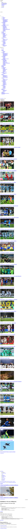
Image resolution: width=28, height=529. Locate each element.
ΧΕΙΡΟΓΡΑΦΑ (4, 37)
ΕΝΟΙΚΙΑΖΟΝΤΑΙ (5, 75)
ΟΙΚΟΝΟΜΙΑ (4, 26)
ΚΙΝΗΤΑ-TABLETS (5, 39)
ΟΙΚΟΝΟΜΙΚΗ (3, 25)
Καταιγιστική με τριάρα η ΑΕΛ (4, 135)
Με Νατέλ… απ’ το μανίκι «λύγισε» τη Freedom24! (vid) (8, 311)
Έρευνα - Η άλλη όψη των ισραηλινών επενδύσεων (9, 497)
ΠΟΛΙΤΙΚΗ (3, 52)
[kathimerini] (3, 475)
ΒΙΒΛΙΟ (4, 36)
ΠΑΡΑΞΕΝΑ (4, 67)
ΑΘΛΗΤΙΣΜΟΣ (3, 22)
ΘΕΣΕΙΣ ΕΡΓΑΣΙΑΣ (5, 77)
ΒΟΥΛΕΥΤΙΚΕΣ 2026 (5, 19)
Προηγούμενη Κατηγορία (3, 486)
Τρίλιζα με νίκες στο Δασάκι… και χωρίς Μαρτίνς (7, 416)
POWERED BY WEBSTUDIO (12, 482)
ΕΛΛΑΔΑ (4, 57)
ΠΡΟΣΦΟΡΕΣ (3, 92)
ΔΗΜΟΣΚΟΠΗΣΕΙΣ (5, 21)
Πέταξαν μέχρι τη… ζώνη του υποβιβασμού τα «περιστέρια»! (8, 299)
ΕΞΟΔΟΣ (4, 88)
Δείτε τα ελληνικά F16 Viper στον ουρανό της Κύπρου (7, 451)
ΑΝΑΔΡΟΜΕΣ (4, 83)
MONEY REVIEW (5, 28)
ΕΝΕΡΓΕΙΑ (4, 30)
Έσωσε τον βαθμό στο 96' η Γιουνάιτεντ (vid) (6, 123)
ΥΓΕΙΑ (4, 18)
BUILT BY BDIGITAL (2, 482)
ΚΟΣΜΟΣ (3, 32)
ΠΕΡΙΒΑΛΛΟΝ (3, 65)
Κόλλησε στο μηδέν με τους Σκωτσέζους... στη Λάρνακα (8, 182)
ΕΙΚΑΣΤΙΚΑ (4, 70)
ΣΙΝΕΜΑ (4, 34)
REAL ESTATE (5, 60)
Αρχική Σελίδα (2, 98)
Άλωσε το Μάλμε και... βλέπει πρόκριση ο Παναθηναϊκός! (8, 170)
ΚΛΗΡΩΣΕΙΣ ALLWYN (6, 58)
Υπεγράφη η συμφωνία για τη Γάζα (5, 369)
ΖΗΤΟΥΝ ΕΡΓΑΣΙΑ (5, 76)
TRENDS (4, 63)
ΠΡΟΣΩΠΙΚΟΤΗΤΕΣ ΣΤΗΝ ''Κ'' (5, 93)
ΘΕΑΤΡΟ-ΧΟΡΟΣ (5, 69)
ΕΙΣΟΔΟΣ (3, 7)
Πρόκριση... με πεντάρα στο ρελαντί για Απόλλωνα (7, 287)
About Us (11, 481)
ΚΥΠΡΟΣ (3, 50)
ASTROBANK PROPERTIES (6, 29)
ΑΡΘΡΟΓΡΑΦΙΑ (5, 45)
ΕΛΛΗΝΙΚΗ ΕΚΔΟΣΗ (4, 3)
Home (2, 2)
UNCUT (4, 91)
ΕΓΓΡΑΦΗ (1, 511)
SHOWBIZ (4, 42)
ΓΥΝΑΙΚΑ (4, 41)
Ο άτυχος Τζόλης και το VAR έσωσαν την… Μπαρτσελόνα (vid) (9, 205)
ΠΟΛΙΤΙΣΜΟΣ (3, 33)
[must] (2, 474)
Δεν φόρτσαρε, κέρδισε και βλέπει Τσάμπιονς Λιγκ (7, 229)
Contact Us (14, 481)
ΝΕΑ (3, 38)
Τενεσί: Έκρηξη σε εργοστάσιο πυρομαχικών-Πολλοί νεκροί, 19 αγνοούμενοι (11, 381)
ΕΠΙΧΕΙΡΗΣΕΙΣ (5, 27)
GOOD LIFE (3, 85)
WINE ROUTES (5, 90)
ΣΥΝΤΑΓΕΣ (4, 43)
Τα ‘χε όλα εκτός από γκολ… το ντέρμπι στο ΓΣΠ (7, 393)
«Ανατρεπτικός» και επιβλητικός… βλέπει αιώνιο (7, 252)
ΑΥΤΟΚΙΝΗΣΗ (5, 40)
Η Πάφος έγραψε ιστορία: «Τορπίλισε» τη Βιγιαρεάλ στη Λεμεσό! (9, 217)
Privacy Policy (8, 481)
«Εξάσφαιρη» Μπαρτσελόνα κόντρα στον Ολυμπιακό (7, 334)
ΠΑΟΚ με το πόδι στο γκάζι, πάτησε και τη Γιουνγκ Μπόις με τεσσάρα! (10, 147)
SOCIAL (4, 79)
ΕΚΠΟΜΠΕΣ (3, 89)
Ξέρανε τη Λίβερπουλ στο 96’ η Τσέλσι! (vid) (6, 428)
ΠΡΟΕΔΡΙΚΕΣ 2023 (5, 20)
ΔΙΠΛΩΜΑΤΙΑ (4, 55)
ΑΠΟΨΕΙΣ (3, 44)
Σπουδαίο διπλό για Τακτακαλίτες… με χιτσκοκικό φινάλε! (8, 264)
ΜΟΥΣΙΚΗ (4, 35)
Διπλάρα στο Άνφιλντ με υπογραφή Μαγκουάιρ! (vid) (7, 346)
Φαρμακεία (3, 5)
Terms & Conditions (4, 481)
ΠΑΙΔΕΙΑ (4, 17)
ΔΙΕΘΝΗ (4, 24)
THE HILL (4, 73)
